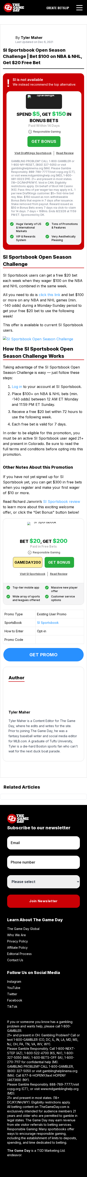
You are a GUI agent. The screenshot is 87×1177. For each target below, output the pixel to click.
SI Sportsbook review (61, 501)
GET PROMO (43, 654)
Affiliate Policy (17, 947)
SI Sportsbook (48, 622)
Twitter (12, 994)
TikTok (12, 1006)
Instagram (14, 981)
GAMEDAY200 (27, 562)
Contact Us (15, 960)
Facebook (14, 1000)
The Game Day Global (23, 929)
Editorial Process (19, 954)
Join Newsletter (43, 901)
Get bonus (43, 141)
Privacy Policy (17, 941)
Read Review (65, 153)
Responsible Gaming (47, 131)
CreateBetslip (57, 8)
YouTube (13, 988)
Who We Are (16, 935)
